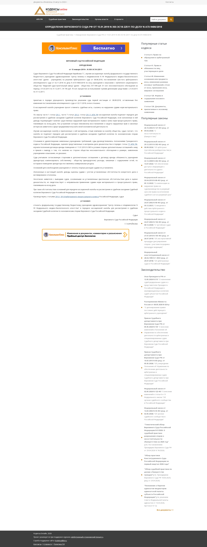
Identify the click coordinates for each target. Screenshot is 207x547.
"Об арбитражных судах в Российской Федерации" (157, 258)
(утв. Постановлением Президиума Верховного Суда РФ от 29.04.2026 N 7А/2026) (158, 437)
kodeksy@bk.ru (61, 540)
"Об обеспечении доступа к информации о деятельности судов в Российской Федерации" (156, 165)
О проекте (118, 19)
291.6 (77, 115)
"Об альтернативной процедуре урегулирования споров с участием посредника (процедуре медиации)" (157, 240)
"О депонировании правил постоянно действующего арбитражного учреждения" (156, 307)
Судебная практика (57, 19)
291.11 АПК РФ (92, 115)
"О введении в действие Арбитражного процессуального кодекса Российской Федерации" (156, 207)
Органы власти (101, 19)
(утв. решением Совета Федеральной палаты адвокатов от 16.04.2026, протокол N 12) (156, 495)
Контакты (170, 2)
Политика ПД (59, 544)
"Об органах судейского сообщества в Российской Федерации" (156, 414)
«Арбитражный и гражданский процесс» (87, 537)
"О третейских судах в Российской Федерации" (157, 223)
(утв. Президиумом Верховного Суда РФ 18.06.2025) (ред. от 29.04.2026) (158, 475)
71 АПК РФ (132, 144)
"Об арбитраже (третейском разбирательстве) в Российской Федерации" (157, 147)
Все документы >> (165, 510)
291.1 (58, 115)
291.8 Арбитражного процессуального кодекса (79, 196)
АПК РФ (39, 19)
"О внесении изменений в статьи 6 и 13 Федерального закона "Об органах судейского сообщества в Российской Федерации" (158, 395)
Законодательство (80, 19)
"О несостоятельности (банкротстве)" (156, 131)
